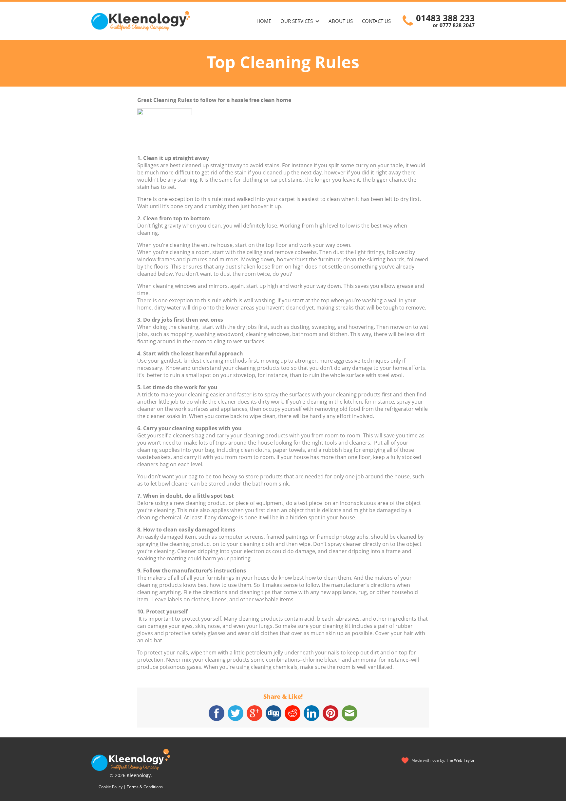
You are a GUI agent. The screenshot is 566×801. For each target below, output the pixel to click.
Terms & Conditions (145, 787)
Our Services (296, 21)
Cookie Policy (111, 787)
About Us (341, 21)
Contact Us (376, 21)
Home (263, 21)
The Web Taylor (460, 760)
